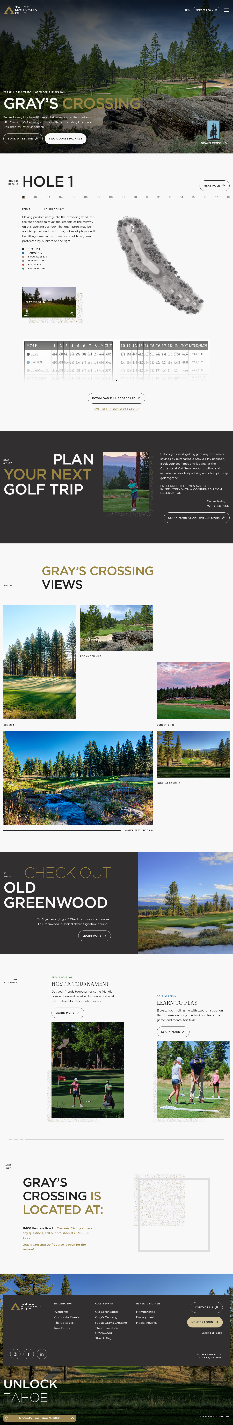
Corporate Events (66, 1317)
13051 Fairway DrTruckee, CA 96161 (210, 1356)
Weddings (61, 1311)
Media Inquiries (146, 1322)
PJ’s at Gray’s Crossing (111, 1322)
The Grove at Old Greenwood (107, 1330)
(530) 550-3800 (212, 1333)
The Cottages (64, 1322)
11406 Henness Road (38, 1228)
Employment (145, 1317)
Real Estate (62, 1328)
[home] (20, 9)
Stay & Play (103, 1338)
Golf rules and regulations (116, 409)
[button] (226, 10)
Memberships (145, 1311)
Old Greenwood (106, 1311)
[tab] (23, 197)
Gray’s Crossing (106, 1317)
